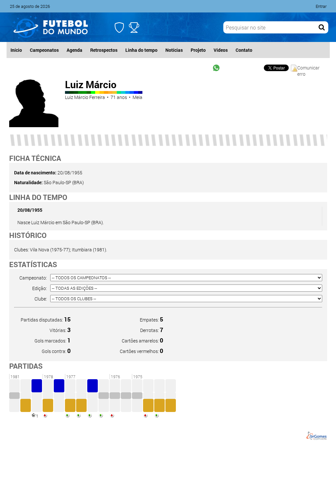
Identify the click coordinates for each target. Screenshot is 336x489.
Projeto (198, 50)
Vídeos (221, 50)
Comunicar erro (308, 68)
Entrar (321, 6)
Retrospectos (103, 50)
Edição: (39, 288)
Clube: (40, 299)
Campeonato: (33, 278)
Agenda (74, 50)
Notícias (174, 50)
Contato (244, 50)
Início (16, 50)
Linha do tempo (141, 50)
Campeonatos (44, 50)
